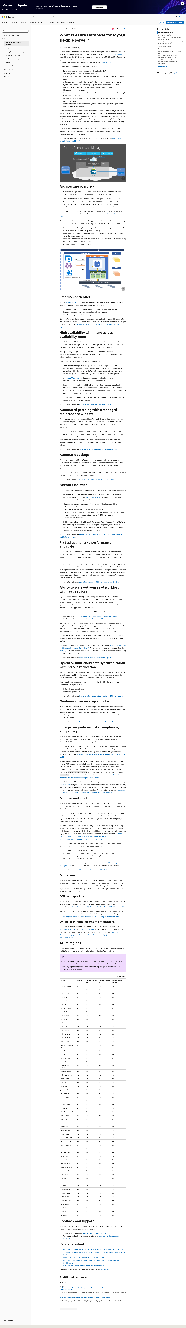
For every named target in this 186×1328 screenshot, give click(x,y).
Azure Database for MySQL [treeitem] (12, 35)
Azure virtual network (93, 497)
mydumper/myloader (67, 929)
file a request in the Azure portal (94, 1233)
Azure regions (106, 62)
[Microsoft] (3, 17)
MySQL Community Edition (112, 54)
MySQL (74, 29)
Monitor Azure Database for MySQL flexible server (97, 870)
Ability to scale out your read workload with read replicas (167, 56)
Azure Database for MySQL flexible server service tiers (99, 582)
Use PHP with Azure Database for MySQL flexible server (83, 1266)
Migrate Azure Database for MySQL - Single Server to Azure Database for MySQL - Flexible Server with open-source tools (91, 935)
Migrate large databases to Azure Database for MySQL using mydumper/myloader (90, 917)
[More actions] (124, 28)
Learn (62, 29)
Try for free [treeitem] (9, 48)
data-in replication (87, 929)
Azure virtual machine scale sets (89, 616)
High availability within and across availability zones (169, 38)
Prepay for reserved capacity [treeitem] (14, 52)
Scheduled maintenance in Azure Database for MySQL (99, 449)
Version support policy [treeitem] (12, 55)
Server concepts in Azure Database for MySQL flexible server (101, 722)
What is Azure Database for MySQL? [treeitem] (14, 43)
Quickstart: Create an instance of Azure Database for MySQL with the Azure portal (93, 1249)
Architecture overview (165, 32)
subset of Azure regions (73, 378)
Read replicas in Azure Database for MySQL (95, 658)
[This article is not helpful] (177, 73)
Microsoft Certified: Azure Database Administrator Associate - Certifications (85, 1298)
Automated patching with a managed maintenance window (170, 43)
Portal (162, 22)
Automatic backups (164, 46)
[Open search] (176, 17)
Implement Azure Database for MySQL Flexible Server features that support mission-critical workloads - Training (90, 1288)
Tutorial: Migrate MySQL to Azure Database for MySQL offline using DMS (98, 907)
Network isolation (164, 49)
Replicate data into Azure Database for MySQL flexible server (101, 696)
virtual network (65, 785)
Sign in (181, 17)
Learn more (105, 1270)
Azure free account (73, 302)
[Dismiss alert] (182, 3)
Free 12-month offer (164, 35)
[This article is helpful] (174, 73)
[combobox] (15, 31)
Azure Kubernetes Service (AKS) (92, 619)
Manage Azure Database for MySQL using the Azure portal (84, 1257)
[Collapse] (28, 27)
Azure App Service (110, 616)
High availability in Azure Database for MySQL (96, 404)
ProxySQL (63, 651)
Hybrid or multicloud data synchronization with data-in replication (167, 61)
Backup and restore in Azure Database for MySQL (97, 479)
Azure (68, 29)
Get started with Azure (175, 22)
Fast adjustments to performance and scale (170, 52)
